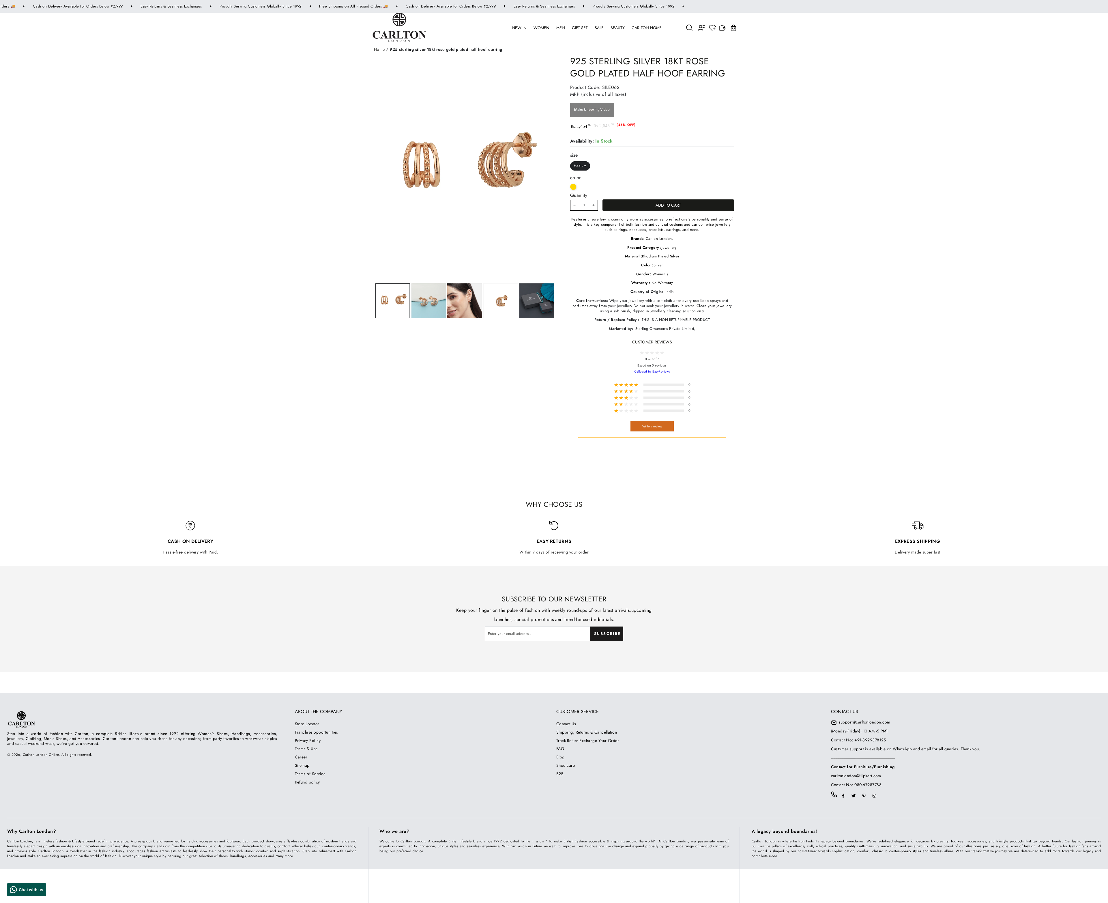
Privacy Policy (308, 740)
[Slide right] (500, 301)
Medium (580, 165)
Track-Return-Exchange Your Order (587, 740)
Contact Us (566, 724)
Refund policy (307, 782)
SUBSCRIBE (607, 633)
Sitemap (302, 765)
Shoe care (565, 765)
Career (301, 757)
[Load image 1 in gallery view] (392, 300)
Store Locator (307, 724)
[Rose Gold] (573, 187)
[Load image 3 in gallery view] (464, 300)
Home (379, 49)
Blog (560, 757)
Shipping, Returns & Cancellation (586, 732)
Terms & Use (306, 748)
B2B (560, 774)
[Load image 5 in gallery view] (536, 300)
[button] (690, 28)
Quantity (578, 195)
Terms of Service (310, 774)
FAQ (560, 748)
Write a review (652, 426)
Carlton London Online (41, 754)
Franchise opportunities (316, 732)
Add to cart (668, 205)
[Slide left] (428, 301)
